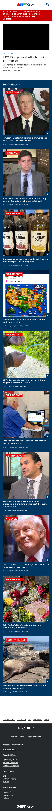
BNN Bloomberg (9, 779)
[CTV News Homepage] (26, 4)
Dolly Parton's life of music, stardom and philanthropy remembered (22, 626)
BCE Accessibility (9, 749)
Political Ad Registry (11, 766)
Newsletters (37, 719)
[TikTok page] (23, 728)
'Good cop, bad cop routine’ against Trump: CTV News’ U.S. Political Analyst (26, 565)
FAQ (29, 719)
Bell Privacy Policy (10, 760)
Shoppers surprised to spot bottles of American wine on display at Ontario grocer (26, 260)
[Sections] (4, 4)
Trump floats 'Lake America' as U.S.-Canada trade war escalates (24, 321)
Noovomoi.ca (8, 795)
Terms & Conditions (10, 763)
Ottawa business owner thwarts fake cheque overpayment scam (24, 442)
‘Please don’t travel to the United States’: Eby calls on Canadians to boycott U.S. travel (24, 199)
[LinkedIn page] (33, 728)
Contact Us (21, 719)
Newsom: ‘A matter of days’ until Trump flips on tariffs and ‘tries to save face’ (25, 139)
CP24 (5, 776)
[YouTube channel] (28, 728)
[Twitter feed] (18, 728)
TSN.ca (6, 782)
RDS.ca (6, 798)
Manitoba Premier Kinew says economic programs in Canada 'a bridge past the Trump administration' (25, 504)
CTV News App (9, 719)
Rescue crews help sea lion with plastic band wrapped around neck (24, 686)
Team (46, 719)
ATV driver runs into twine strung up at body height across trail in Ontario (24, 381)
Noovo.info (7, 792)
